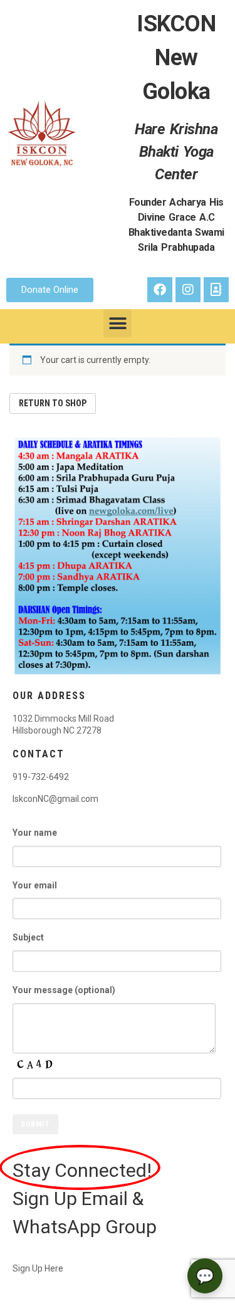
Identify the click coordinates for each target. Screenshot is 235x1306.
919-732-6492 (41, 777)
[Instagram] (188, 289)
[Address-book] (216, 289)
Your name (35, 833)
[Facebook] (159, 289)
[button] (117, 323)
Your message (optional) (64, 990)
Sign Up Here (38, 1268)
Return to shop (52, 403)
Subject (28, 937)
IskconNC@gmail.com (55, 799)
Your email (35, 885)
